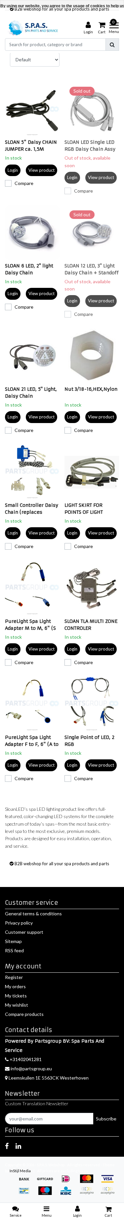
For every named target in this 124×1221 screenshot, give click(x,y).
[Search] (112, 44)
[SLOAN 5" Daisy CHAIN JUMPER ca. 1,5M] (32, 109)
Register (14, 977)
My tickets (16, 995)
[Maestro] (47, 1194)
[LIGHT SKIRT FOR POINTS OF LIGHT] (91, 472)
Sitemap (13, 941)
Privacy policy (19, 923)
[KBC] (68, 1194)
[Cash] (47, 1182)
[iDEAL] (68, 1182)
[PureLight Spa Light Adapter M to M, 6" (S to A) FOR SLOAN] (32, 588)
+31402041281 (25, 1059)
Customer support (24, 932)
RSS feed (14, 950)
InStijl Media (20, 1171)
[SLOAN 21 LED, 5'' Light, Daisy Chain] (32, 356)
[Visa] (109, 1182)
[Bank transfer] (26, 1182)
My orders (15, 986)
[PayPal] (88, 1194)
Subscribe (106, 1118)
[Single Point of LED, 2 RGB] (91, 704)
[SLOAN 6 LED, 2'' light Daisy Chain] (32, 232)
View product (41, 170)
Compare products (24, 1014)
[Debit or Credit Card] (109, 1194)
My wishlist (16, 1005)
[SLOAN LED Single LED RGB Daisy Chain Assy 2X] (91, 109)
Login (13, 170)
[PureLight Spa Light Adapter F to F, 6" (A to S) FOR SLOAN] (32, 704)
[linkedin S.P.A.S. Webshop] (18, 1146)
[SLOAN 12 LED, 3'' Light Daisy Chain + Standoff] (91, 232)
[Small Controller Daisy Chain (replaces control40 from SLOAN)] (32, 472)
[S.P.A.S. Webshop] (32, 28)
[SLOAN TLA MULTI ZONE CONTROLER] (91, 588)
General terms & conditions (33, 913)
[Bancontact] (26, 1194)
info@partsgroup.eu (31, 1068)
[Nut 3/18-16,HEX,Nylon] (91, 356)
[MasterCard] (88, 1182)
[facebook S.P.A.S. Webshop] (7, 1146)
